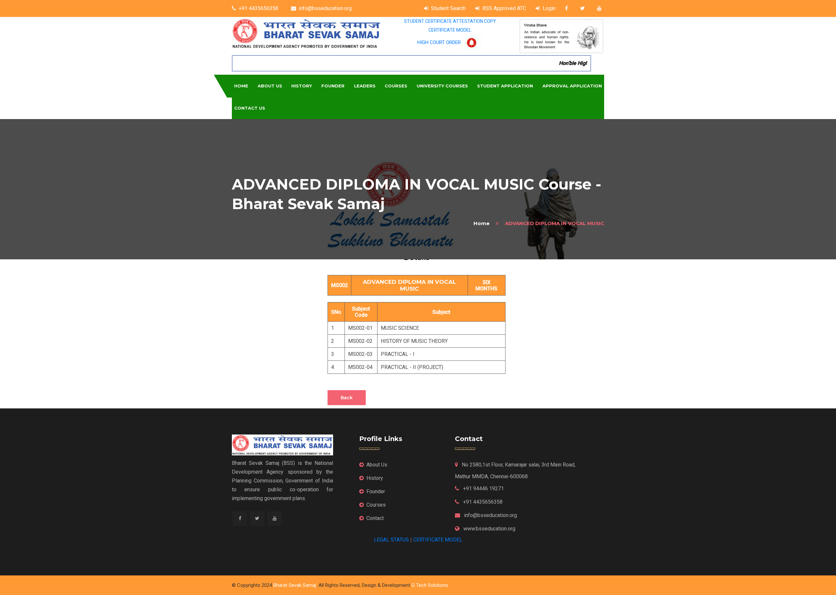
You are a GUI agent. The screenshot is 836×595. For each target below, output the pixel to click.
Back (347, 398)
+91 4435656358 (258, 8)
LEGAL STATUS (391, 540)
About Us (270, 85)
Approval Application (572, 85)
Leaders (365, 85)
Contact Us (249, 108)
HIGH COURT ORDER (439, 42)
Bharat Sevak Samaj (294, 585)
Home (241, 85)
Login (549, 8)
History (301, 85)
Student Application (505, 85)
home (482, 223)
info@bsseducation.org (325, 8)
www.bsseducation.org (488, 529)
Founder (333, 85)
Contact (375, 518)
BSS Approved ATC (504, 8)
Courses (396, 85)
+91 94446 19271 (483, 488)
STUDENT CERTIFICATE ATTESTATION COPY (450, 21)
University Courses (442, 85)
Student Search (448, 8)
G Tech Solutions (429, 585)
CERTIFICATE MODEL (449, 30)
